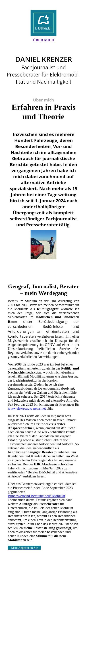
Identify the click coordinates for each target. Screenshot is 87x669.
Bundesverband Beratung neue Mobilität (36, 496)
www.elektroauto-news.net (27, 408)
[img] (43, 23)
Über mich (43, 40)
